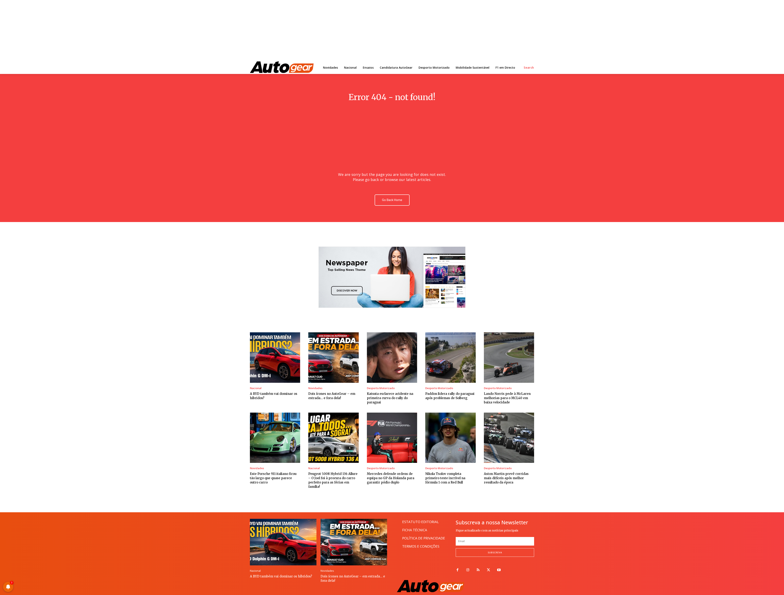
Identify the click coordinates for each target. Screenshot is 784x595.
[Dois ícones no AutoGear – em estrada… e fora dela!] (333, 357)
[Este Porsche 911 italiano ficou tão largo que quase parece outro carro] (275, 438)
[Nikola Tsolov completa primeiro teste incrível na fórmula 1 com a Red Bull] (450, 438)
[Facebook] (457, 570)
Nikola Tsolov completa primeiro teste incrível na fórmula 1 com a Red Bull (445, 478)
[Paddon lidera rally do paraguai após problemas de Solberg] (450, 357)
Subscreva (495, 552)
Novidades (315, 388)
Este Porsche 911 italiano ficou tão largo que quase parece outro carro (273, 478)
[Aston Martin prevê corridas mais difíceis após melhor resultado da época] (509, 438)
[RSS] (478, 570)
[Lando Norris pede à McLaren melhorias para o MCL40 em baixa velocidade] (509, 357)
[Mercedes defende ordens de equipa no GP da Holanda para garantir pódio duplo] (392, 438)
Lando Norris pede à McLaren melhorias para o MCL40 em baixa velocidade (507, 398)
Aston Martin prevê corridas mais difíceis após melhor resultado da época (506, 478)
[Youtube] (499, 570)
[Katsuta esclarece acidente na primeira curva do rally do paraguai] (392, 357)
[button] (529, 67)
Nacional (256, 388)
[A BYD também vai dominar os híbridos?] (275, 357)
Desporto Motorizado (381, 388)
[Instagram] (468, 570)
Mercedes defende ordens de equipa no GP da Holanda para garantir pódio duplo (390, 478)
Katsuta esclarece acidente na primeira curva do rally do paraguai (390, 398)
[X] (488, 570)
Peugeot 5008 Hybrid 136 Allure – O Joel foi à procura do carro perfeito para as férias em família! (332, 480)
